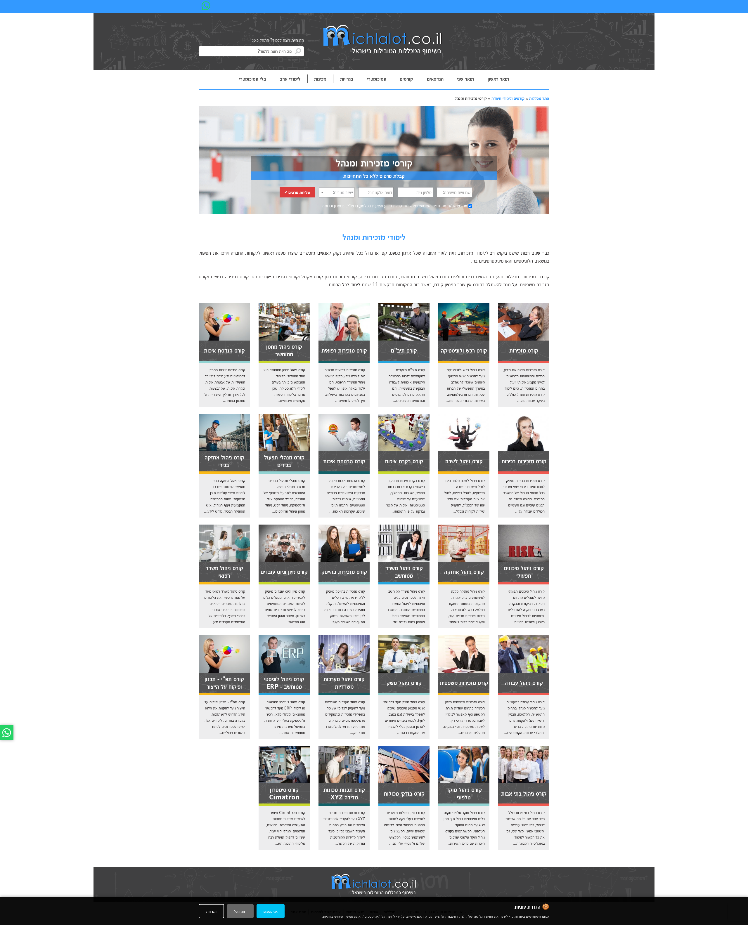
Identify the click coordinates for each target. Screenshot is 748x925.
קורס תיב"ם (404, 350)
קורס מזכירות (523, 350)
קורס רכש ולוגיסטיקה (464, 350)
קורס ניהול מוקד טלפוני (464, 793)
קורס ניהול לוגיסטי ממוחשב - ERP (284, 682)
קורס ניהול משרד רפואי (224, 571)
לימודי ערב (290, 78)
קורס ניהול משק (404, 682)
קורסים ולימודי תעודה (507, 98)
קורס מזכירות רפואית (344, 350)
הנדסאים (435, 78)
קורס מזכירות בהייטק (344, 571)
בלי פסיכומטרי (252, 78)
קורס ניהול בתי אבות (523, 793)
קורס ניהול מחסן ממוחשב (284, 350)
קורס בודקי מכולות (404, 793)
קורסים (406, 78)
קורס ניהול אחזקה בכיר (224, 460)
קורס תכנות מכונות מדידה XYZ (344, 793)
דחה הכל (240, 911)
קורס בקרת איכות (404, 460)
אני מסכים (271, 911)
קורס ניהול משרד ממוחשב (404, 571)
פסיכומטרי (376, 78)
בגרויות (346, 78)
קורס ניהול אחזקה (464, 571)
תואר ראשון (498, 78)
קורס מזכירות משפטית (464, 682)
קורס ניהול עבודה (524, 682)
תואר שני (465, 78)
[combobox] (336, 192)
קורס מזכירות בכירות (523, 460)
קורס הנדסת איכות (224, 350)
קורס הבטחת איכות (344, 460)
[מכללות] (382, 40)
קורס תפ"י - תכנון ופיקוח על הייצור (224, 682)
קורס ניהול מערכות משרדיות (344, 682)
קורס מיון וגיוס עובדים (284, 571)
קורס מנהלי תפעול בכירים (284, 460)
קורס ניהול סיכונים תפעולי (524, 571)
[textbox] (336, 192)
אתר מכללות (539, 98)
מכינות (320, 78)
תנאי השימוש (429, 205)
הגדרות (211, 911)
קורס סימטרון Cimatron (284, 793)
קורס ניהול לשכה (464, 460)
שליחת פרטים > (297, 192)
